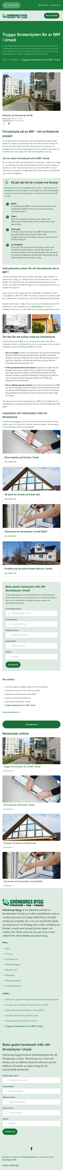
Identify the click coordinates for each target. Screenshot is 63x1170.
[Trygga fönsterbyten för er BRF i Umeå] (31, 750)
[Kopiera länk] (4, 123)
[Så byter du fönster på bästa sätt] (31, 480)
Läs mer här (8, 771)
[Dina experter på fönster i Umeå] (31, 443)
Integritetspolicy (13, 986)
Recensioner (43, 5)
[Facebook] (31, 1149)
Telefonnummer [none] (12, 630)
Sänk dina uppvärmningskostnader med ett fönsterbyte (32, 999)
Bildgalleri (10, 975)
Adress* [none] (9, 652)
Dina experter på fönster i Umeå (19, 805)
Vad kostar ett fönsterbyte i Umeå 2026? (23, 881)
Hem (7, 948)
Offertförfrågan (12, 964)
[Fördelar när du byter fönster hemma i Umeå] (31, 554)
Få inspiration (55, 5)
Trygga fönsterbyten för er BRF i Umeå (22, 766)
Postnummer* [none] (11, 641)
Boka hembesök (52, 15)
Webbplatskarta (13, 980)
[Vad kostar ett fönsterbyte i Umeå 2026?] (31, 517)
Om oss (9, 954)
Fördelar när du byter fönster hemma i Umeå (26, 1005)
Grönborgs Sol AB (9, 1160)
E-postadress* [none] (12, 620)
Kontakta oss (13, 665)
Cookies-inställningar (10, 1165)
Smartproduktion (29, 1157)
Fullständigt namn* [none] (13, 609)
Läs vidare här (10, 462)
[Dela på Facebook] (9, 123)
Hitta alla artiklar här (10, 712)
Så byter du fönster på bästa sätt (20, 843)
